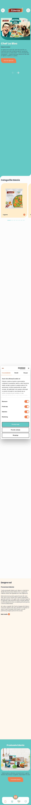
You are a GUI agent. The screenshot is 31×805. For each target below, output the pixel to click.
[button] (9, 221)
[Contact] (25, 801)
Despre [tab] (26, 373)
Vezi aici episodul (8, 60)
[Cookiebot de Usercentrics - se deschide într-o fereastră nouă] (18, 368)
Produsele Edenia (15, 779)
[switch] (26, 406)
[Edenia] (15, 10)
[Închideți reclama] (28, 368)
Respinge (15, 435)
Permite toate (15, 424)
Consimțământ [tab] (6, 373)
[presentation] (13, 73)
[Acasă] (5, 801)
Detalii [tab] (16, 373)
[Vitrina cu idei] (12, 801)
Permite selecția (15, 430)
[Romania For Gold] (19, 801)
